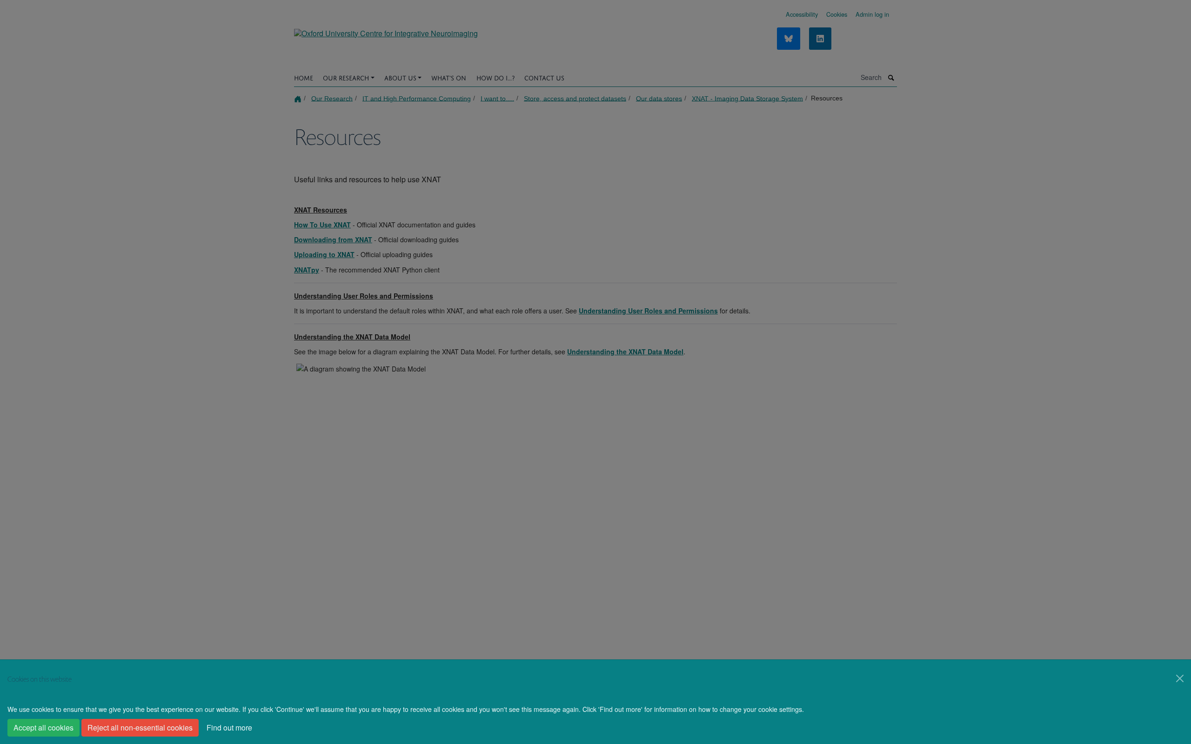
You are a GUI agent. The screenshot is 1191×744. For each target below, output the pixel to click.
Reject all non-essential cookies (140, 727)
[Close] (1179, 678)
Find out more (229, 727)
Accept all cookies (43, 727)
